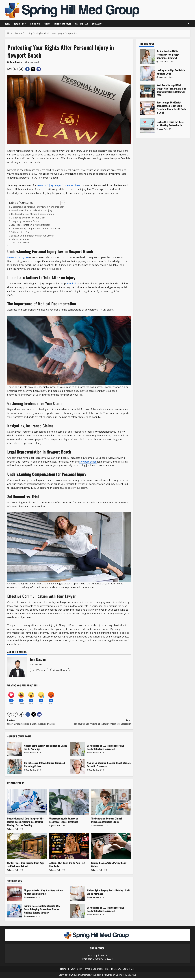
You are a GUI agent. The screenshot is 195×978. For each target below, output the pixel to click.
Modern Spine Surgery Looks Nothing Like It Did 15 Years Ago (14, 749)
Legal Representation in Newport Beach (30, 224)
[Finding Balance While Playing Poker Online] (111, 846)
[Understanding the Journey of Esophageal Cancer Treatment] (69, 802)
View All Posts (60, 670)
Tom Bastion (16, 62)
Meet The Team (81, 23)
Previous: (31, 722)
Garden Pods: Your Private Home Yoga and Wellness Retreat (25, 864)
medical (71, 283)
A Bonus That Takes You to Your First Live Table (67, 864)
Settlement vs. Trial (20, 232)
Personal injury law (18, 257)
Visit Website (39, 670)
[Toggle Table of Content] (61, 202)
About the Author (21, 239)
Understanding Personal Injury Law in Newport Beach (37, 206)
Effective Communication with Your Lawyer (32, 235)
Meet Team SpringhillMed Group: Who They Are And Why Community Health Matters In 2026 (147, 91)
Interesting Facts (62, 23)
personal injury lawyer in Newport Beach (59, 185)
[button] (9, 69)
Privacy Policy (75, 968)
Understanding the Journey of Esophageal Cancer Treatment (63, 820)
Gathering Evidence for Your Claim (28, 217)
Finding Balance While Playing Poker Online (109, 864)
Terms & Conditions (93, 968)
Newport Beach (88, 461)
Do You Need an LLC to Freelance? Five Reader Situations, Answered (77, 749)
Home (7, 23)
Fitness (47, 23)
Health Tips (19, 23)
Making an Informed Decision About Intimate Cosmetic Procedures (77, 766)
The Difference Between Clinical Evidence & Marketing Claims (14, 766)
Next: (102, 722)
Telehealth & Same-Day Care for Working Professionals (147, 125)
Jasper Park (13, 829)
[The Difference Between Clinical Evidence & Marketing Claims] (111, 802)
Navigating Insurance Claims (25, 221)
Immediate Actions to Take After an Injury (31, 210)
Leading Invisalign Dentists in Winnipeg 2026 (147, 73)
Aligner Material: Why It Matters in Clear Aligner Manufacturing (14, 893)
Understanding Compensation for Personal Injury (35, 228)
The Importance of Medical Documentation (32, 213)
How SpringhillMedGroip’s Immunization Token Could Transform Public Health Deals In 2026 (147, 108)
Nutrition (35, 23)
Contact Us (97, 23)
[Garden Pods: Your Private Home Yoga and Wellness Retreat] (27, 846)
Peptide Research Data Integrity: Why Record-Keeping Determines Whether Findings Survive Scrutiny (25, 822)
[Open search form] (189, 23)
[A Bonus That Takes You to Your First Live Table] (69, 846)
